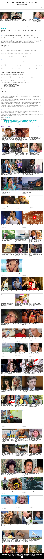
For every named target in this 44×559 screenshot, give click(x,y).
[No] (42, 556)
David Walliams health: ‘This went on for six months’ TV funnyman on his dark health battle (20, 120)
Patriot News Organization (22, 2)
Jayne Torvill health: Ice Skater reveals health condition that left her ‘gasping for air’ (19, 122)
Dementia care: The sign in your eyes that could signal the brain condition (17, 121)
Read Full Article (7, 117)
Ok (22, 557)
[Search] (41, 8)
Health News (4, 28)
